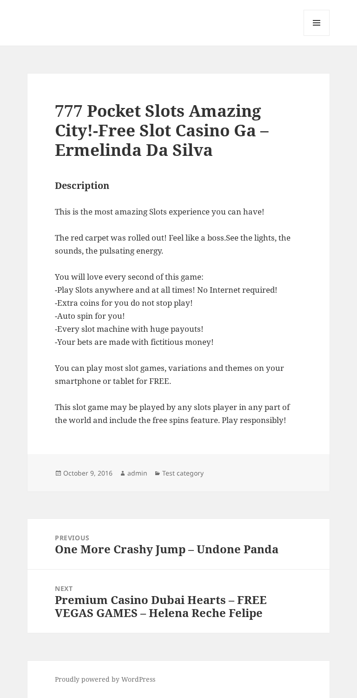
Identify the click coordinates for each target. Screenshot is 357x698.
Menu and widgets (317, 35)
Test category (183, 473)
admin (137, 473)
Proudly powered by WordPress (105, 679)
